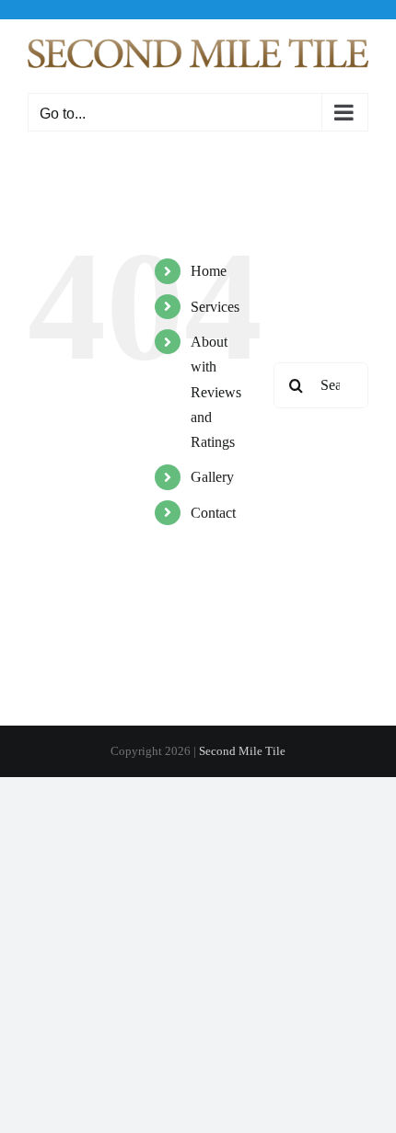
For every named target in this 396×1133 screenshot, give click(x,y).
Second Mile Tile (242, 751)
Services (215, 307)
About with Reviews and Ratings (216, 392)
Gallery (212, 477)
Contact (213, 513)
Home (209, 271)
